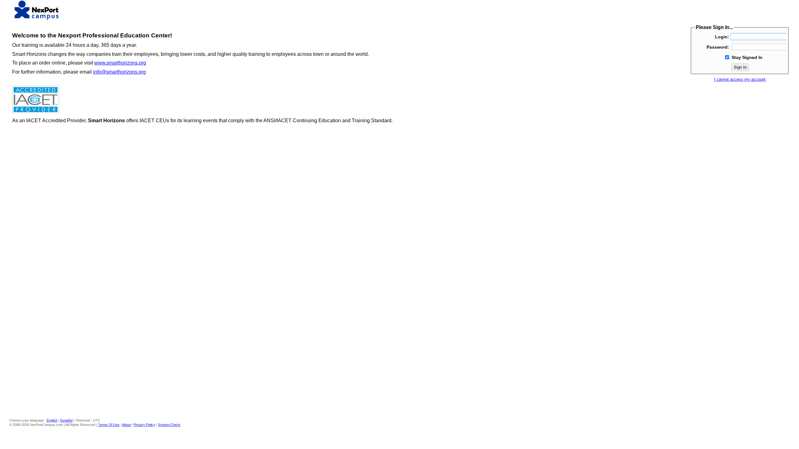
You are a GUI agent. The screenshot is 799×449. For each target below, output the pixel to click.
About (126, 425)
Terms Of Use (109, 425)
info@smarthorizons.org (119, 72)
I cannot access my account (740, 79)
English (52, 420)
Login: (722, 36)
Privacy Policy (144, 425)
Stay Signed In (747, 57)
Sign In (740, 67)
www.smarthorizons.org (120, 62)
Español (66, 420)
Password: (718, 47)
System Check (169, 425)
